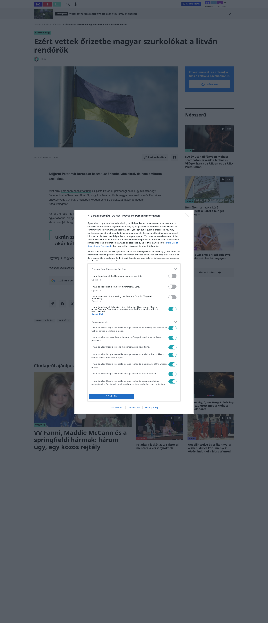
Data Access (134, 407)
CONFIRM (111, 396)
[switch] (172, 276)
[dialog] (134, 311)
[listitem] (134, 269)
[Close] (188, 216)
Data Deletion (116, 407)
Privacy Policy (151, 407)
